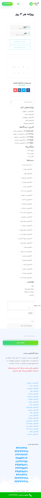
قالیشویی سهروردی (28, 117)
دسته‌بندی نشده (27, 165)
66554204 (21, 458)
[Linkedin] (19, 90)
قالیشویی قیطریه (27, 260)
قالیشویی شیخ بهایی (26, 243)
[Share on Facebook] (28, 90)
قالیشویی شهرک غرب (26, 234)
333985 (30, 134)
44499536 (21, 468)
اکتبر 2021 (31, 157)
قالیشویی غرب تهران (26, 252)
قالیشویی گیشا (17, 131)
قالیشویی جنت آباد (26, 191)
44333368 (21, 451)
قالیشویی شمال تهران (26, 230)
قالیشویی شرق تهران (26, 221)
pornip (31, 137)
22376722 (21, 455)
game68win (29, 131)
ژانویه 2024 (30, 151)
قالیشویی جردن (27, 186)
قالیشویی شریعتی (27, 226)
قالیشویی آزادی (29, 114)
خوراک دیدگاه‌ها (29, 292)
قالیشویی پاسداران (27, 178)
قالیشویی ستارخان (20, 140)
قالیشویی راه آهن (27, 199)
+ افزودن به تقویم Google (20, 41)
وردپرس (31, 295)
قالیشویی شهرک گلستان (25, 239)
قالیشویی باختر (33, 405)
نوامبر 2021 (30, 154)
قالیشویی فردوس (27, 256)
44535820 (21, 465)
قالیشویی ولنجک (29, 123)
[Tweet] (24, 90)
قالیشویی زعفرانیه (27, 204)
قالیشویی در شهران (28, 111)
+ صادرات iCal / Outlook (20, 47)
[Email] (15, 90)
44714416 (21, 448)
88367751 (21, 462)
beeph (31, 140)
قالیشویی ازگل (28, 173)
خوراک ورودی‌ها (29, 289)
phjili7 (31, 143)
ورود (32, 286)
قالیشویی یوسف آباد (26, 278)
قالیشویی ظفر (30, 120)
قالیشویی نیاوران (27, 269)
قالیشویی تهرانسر (27, 182)
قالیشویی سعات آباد (26, 212)
